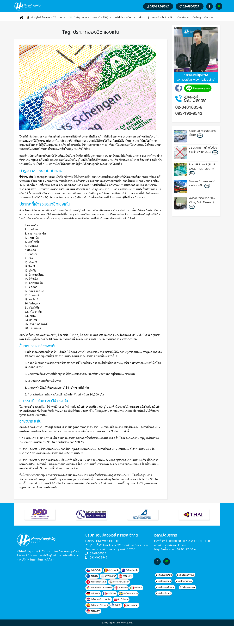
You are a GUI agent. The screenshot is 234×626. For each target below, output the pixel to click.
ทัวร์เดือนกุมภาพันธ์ (185, 575)
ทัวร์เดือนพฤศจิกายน (165, 587)
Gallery (197, 17)
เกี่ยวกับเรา (183, 17)
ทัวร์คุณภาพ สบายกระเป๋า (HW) (90, 17)
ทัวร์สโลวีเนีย (95, 570)
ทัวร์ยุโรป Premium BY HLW (46, 17)
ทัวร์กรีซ (117, 605)
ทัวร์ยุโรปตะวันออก (121, 582)
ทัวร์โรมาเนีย (113, 570)
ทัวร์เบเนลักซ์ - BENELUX (101, 587)
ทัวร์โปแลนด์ (123, 599)
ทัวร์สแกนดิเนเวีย (130, 593)
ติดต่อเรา (209, 17)
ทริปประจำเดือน (123, 17)
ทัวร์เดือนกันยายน (164, 575)
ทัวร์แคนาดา (133, 605)
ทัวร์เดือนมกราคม (187, 587)
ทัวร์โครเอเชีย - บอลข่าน (100, 599)
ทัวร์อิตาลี (138, 587)
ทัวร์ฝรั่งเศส (111, 593)
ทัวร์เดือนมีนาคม (163, 593)
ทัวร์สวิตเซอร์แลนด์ (98, 582)
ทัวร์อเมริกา (95, 611)
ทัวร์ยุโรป (94, 576)
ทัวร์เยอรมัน (95, 593)
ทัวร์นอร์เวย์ (127, 576)
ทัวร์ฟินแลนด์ (110, 576)
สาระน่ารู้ (144, 17)
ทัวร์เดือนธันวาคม (184, 581)
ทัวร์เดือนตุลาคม (163, 581)
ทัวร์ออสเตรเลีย (131, 570)
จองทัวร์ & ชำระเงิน (163, 17)
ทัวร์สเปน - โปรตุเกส (99, 605)
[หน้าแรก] (21, 17)
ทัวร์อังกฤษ (123, 587)
